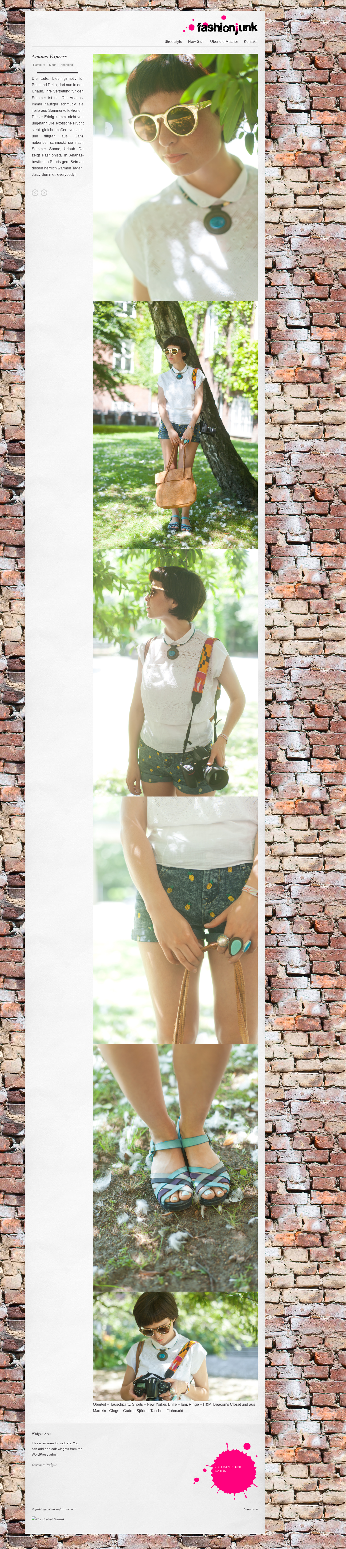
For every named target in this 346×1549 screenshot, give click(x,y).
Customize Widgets (44, 1464)
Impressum (251, 1509)
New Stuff (196, 42)
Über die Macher (224, 42)
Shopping (66, 65)
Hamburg (39, 65)
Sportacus (44, 192)
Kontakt (250, 42)
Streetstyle (173, 42)
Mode (52, 65)
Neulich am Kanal (35, 192)
